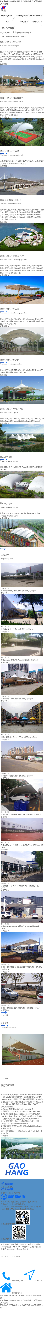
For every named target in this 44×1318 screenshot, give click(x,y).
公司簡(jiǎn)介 (22, 16)
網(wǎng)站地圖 (22, 1249)
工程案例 (22, 22)
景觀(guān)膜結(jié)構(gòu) (10, 210)
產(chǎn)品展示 (35, 16)
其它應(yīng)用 (5, 513)
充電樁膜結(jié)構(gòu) (8, 161)
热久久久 (17, 1305)
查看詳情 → (4, 64)
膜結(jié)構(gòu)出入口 (8, 319)
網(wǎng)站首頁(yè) (8, 19)
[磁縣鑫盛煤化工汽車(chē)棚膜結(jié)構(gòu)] (22, 625)
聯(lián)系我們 (8, 28)
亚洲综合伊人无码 (7, 1305)
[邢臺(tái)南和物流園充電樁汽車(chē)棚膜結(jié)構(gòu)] (22, 1003)
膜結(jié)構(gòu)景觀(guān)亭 (11, 266)
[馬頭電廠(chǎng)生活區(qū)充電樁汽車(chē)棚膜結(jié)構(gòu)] (22, 841)
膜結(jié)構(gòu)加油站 (8, 370)
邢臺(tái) (4, 1193)
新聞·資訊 (4, 1023)
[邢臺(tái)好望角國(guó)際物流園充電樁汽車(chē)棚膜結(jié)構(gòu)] (22, 962)
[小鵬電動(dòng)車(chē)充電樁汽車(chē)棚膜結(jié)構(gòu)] (22, 881)
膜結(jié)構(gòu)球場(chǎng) (10, 419)
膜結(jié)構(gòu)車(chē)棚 (9, 52)
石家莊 (9, 1193)
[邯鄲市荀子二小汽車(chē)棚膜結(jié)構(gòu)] (22, 694)
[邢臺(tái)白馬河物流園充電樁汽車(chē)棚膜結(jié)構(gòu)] (22, 922)
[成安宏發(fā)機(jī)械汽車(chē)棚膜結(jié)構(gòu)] (22, 586)
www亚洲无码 (36, 1305)
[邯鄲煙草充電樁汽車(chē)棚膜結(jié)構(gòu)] (22, 771)
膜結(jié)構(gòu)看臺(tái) (9, 108)
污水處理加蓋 (5, 467)
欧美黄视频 (26, 1305)
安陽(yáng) (16, 1193)
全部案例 (4, 1015)
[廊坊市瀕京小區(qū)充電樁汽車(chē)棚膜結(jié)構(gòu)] (22, 810)
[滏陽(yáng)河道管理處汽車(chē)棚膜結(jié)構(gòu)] (22, 656)
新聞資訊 (36, 22)
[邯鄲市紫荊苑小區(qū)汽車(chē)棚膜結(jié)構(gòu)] (22, 733)
